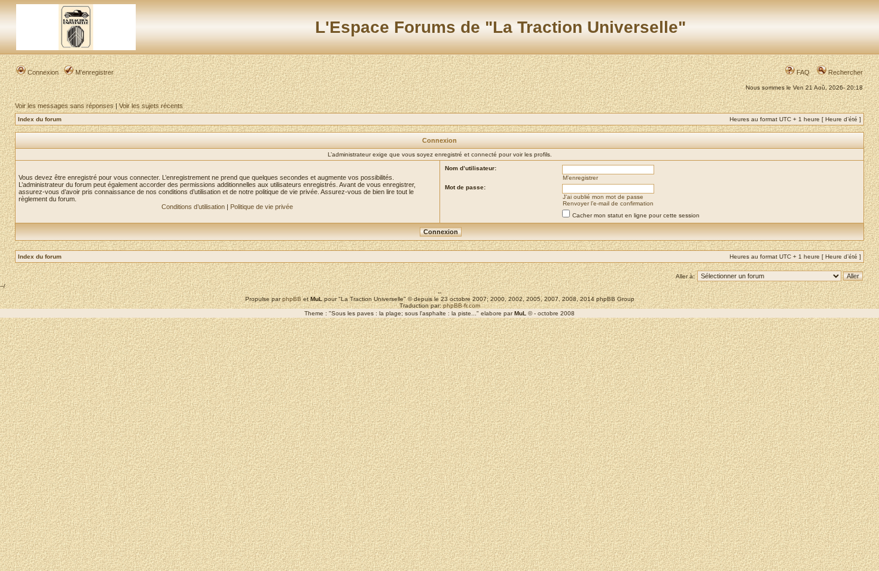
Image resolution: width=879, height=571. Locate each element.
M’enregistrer (94, 72)
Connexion (42, 72)
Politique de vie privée (261, 206)
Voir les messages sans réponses (64, 105)
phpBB (291, 299)
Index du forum (40, 119)
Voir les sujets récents (151, 105)
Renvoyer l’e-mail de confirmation (608, 203)
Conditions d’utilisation (193, 206)
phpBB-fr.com (461, 305)
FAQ (802, 72)
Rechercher (844, 72)
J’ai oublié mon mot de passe (603, 197)
